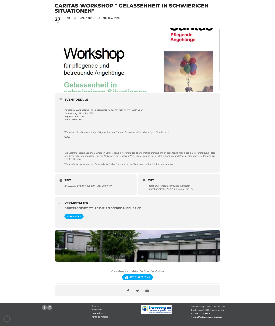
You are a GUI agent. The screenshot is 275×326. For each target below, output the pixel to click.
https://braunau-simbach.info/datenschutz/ (150, 164)
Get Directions (139, 277)
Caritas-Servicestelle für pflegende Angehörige (102, 208)
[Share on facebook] (128, 291)
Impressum (97, 310)
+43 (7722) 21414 (202, 313)
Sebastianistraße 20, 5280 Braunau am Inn (171, 188)
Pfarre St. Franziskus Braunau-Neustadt (169, 185)
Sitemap (95, 306)
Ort (151, 180)
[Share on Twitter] (137, 291)
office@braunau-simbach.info (209, 317)
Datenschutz (97, 313)
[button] (7, 319)
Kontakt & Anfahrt (100, 317)
